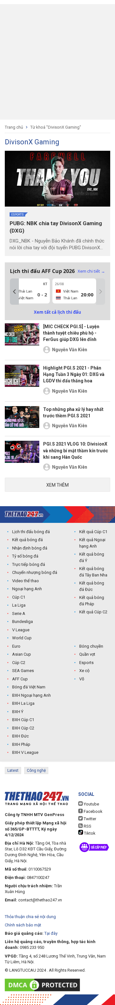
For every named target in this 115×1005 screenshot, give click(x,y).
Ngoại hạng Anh (27, 588)
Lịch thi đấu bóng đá (31, 531)
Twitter (89, 818)
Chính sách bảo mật (23, 925)
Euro (16, 646)
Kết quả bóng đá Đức (91, 586)
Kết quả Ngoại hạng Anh (92, 543)
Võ (81, 679)
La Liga (19, 605)
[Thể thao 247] (24, 514)
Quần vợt (87, 654)
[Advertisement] (57, 62)
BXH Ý (17, 711)
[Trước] (14, 291)
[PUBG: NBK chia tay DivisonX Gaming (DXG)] (57, 179)
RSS (87, 826)
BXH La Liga (23, 703)
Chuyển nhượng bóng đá (34, 572)
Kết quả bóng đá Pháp (91, 600)
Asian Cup (21, 654)
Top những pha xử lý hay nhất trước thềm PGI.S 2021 (73, 412)
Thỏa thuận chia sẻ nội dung (30, 916)
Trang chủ (14, 127)
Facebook (93, 811)
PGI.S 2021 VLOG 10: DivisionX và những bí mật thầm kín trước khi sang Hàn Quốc (75, 450)
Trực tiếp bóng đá (28, 564)
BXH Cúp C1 (23, 719)
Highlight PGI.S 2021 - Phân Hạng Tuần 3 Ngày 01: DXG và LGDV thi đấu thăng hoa (73, 374)
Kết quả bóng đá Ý (91, 557)
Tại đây (50, 933)
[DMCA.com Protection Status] (44, 985)
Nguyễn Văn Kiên (69, 349)
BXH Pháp (21, 744)
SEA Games (23, 670)
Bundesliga (22, 621)
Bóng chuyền (91, 646)
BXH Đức (20, 736)
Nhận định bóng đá (29, 548)
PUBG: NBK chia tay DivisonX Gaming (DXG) (56, 227)
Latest (13, 770)
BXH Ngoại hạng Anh (31, 695)
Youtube (91, 804)
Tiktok (89, 833)
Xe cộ (84, 670)
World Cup (22, 637)
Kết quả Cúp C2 (93, 611)
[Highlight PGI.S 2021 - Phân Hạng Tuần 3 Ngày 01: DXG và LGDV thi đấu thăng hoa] (22, 381)
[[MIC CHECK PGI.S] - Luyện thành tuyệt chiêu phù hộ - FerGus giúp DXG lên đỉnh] (22, 339)
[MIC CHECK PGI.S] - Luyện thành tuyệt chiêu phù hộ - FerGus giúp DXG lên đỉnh (71, 333)
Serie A (18, 613)
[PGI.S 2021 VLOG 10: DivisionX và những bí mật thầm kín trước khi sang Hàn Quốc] (22, 457)
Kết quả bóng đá (27, 539)
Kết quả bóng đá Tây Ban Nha (93, 571)
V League (20, 629)
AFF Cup (20, 679)
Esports (17, 214)
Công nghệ (36, 770)
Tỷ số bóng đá (25, 556)
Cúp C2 (18, 662)
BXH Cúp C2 (23, 728)
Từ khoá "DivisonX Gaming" (55, 127)
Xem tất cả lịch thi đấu (57, 312)
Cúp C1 (18, 597)
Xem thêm (57, 485)
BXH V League (25, 752)
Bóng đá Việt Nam (28, 687)
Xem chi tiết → (91, 271)
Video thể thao (25, 580)
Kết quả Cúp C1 (93, 531)
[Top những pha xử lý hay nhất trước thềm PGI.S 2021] (22, 419)
